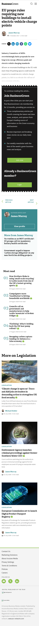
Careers (5, 573)
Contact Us (6, 551)
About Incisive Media (10, 558)
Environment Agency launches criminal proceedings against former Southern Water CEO (19, 453)
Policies (5, 569)
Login (19, 184)
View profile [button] (19, 226)
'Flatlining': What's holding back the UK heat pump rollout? (21, 326)
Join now (19, 160)
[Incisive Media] (5, 600)
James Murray (14, 33)
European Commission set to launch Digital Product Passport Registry (19, 514)
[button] (31, 3)
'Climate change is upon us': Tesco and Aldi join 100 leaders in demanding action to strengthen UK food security (19, 393)
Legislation (7, 385)
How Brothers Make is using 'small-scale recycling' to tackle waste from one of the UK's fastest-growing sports (21, 281)
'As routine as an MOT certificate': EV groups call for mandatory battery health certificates (19, 241)
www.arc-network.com (16, 619)
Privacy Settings (8, 562)
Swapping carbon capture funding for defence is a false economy (20, 338)
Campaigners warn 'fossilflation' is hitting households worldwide (19, 296)
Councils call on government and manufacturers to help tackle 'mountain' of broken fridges (21, 311)
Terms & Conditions (9, 565)
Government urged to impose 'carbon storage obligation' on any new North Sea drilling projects (19, 253)
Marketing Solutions (9, 555)
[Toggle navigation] (35, 3)
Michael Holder (11, 411)
